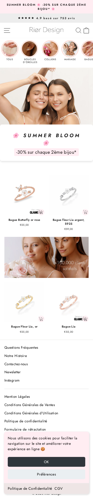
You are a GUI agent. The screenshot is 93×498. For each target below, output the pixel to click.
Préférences (46, 474)
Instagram (12, 380)
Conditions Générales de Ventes (29, 404)
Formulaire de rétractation (25, 429)
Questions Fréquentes (21, 347)
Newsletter (12, 372)
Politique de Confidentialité (30, 488)
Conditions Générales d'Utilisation (31, 413)
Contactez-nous (16, 364)
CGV (59, 488)
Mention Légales (17, 396)
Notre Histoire (15, 355)
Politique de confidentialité (25, 421)
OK (46, 461)
